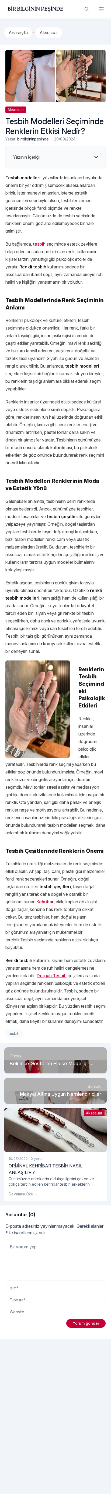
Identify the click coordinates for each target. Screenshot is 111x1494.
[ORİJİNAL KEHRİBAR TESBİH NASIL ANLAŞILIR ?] (55, 1130)
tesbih (39, 244)
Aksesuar (16, 109)
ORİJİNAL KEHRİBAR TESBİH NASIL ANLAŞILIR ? (45, 1169)
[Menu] (101, 9)
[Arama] (87, 9)
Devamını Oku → (23, 1194)
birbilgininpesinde (33, 139)
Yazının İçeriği (26, 157)
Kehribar (45, 901)
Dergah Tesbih (52, 975)
